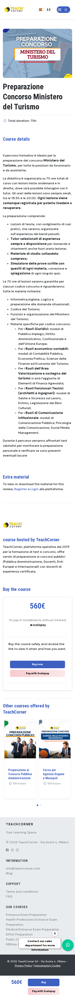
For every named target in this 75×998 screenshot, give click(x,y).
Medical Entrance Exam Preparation (32, 929)
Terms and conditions (22, 891)
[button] (63, 9)
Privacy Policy (23, 965)
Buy (43, 982)
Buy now (37, 664)
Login (34, 489)
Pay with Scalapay (37, 673)
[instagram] (12, 850)
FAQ (9, 896)
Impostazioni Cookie (47, 965)
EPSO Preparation (19, 934)
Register (20, 489)
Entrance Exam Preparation (26, 915)
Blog (9, 873)
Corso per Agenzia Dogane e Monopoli (53, 774)
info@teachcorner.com (23, 868)
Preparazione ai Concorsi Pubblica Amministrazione (20, 774)
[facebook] (7, 850)
